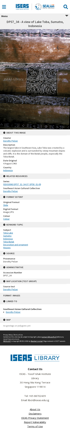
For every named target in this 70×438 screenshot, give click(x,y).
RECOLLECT (7, 341)
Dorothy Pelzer (13, 312)
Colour (6, 218)
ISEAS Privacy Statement (35, 417)
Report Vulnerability (35, 422)
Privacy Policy (8, 335)
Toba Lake (8, 232)
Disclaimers (35, 413)
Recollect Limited (36, 341)
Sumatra (7, 235)
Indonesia (8, 170)
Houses (7, 247)
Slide (5, 205)
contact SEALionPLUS (49, 337)
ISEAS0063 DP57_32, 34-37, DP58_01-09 (22, 184)
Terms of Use (18, 335)
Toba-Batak (8, 241)
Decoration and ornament (15, 244)
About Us (35, 409)
